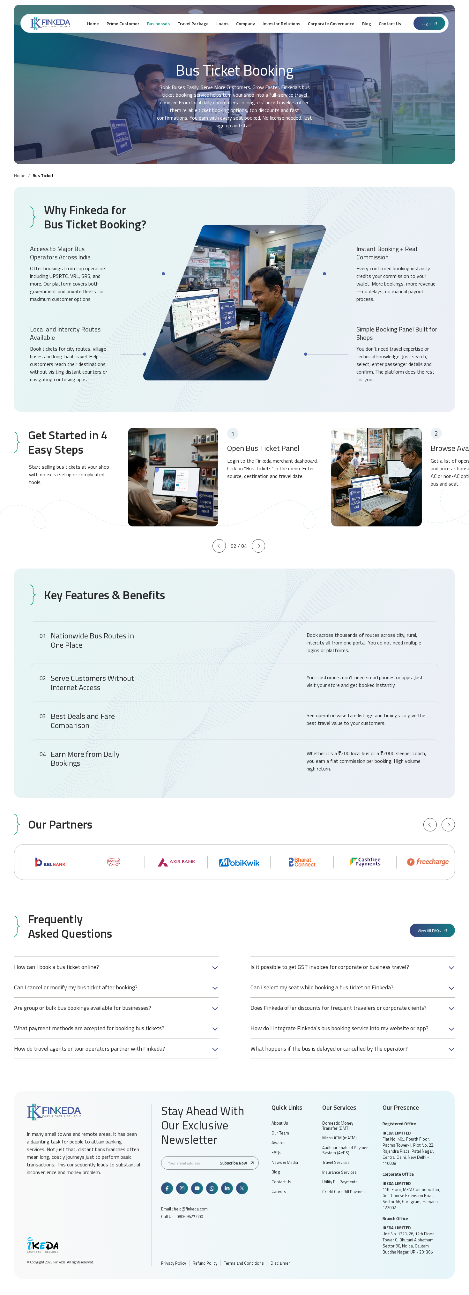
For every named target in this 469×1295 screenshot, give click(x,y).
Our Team (280, 1133)
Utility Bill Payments (340, 1182)
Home (20, 175)
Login (426, 23)
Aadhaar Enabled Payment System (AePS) (346, 1150)
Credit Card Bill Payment (344, 1191)
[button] (219, 546)
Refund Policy (205, 1263)
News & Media (285, 1162)
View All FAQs (429, 930)
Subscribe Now (233, 1163)
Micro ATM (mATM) (339, 1138)
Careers (279, 1191)
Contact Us (281, 1182)
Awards (279, 1142)
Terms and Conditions (244, 1263)
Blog (276, 1172)
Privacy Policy (173, 1263)
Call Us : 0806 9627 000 (182, 1216)
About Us (280, 1123)
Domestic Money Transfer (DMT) (337, 1125)
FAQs (276, 1152)
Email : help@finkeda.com (184, 1209)
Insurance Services (339, 1172)
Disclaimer (280, 1263)
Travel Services (336, 1162)
